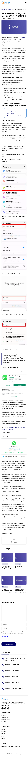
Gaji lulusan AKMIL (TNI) (11, 676)
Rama (4, 18)
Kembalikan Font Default (14, 110)
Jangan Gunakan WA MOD (14, 116)
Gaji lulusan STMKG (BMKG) (12, 664)
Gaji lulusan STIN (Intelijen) (12, 670)
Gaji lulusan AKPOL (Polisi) (12, 682)
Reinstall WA (10, 114)
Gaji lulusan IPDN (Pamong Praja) (14, 688)
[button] (22, 2)
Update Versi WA (12, 112)
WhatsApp (8, 9)
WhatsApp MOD (6, 497)
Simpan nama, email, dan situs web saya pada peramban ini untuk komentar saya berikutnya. (13, 632)
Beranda (3, 9)
